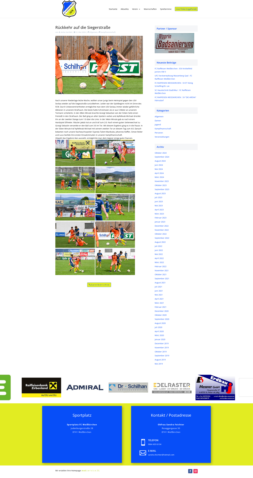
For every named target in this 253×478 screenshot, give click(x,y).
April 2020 (159, 331)
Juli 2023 (158, 197)
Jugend (158, 124)
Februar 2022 (160, 266)
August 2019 (160, 359)
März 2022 (159, 262)
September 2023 (162, 189)
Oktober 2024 (161, 153)
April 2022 (159, 258)
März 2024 (159, 177)
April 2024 (159, 173)
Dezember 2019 (162, 343)
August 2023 (160, 193)
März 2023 (159, 213)
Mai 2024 (159, 169)
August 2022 (160, 242)
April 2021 (159, 299)
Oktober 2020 (161, 315)
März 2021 (159, 303)
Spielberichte (100, 284)
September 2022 (162, 238)
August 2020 (160, 323)
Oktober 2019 (161, 351)
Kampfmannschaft (108, 32)
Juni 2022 (159, 250)
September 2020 (162, 319)
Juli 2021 (158, 286)
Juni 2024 (159, 165)
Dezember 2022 (162, 226)
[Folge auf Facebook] (190, 471)
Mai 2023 (159, 205)
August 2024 (160, 161)
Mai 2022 (159, 254)
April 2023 (159, 209)
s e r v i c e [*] (90, 470)
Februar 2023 (160, 217)
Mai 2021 (159, 294)
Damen (158, 120)
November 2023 (162, 181)
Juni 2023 (159, 201)
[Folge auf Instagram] (195, 471)
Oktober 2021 (161, 274)
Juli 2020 (158, 327)
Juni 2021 (159, 291)
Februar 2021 (160, 307)
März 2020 (159, 335)
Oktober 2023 (161, 185)
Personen (159, 132)
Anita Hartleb (66, 32)
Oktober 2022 (161, 234)
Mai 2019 (159, 363)
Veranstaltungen (162, 137)
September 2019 (162, 355)
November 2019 (162, 347)
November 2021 (162, 270)
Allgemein (93, 32)
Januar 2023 (160, 221)
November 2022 (162, 230)
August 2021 (160, 282)
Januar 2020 (160, 339)
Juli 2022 (158, 246)
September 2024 (162, 157)
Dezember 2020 (162, 311)
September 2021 (162, 278)
